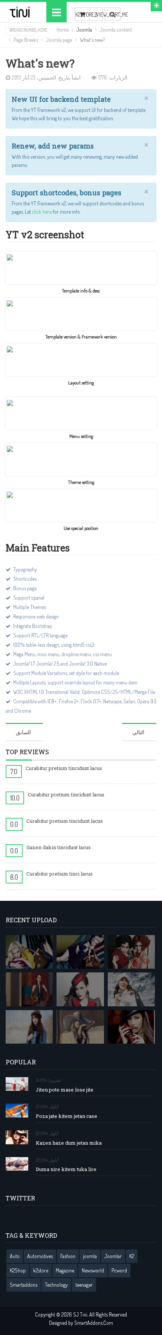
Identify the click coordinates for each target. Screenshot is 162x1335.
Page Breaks (26, 40)
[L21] (131, 952)
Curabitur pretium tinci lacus (59, 873)
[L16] (29, 952)
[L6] (80, 1027)
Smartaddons (23, 1284)
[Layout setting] (81, 360)
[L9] (131, 1027)
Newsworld (93, 1270)
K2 (131, 1256)
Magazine (65, 1270)
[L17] (80, 952)
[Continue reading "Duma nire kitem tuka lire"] (17, 1164)
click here (42, 211)
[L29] (29, 989)
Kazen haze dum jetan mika (69, 1143)
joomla (90, 1256)
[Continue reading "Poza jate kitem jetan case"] (17, 1111)
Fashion (67, 1256)
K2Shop (18, 1270)
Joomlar (113, 1256)
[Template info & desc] (81, 268)
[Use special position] (81, 505)
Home (63, 29)
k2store (40, 1270)
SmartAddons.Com (93, 1323)
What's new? (40, 63)
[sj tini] (20, 12)
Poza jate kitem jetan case (66, 1116)
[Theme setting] (81, 459)
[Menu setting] (81, 413)
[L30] (131, 989)
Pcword (119, 1270)
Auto (15, 1256)
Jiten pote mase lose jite (64, 1090)
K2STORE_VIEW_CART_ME (82, 14)
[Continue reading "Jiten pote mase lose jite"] (17, 1084)
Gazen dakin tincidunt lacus (58, 847)
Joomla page (59, 40)
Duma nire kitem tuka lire (66, 1169)
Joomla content (116, 29)
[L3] (80, 989)
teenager (84, 1284)
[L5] (29, 1027)
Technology (56, 1284)
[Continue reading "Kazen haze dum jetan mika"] (17, 1137)
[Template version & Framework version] (81, 314)
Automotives (40, 1256)
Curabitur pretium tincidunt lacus (64, 768)
